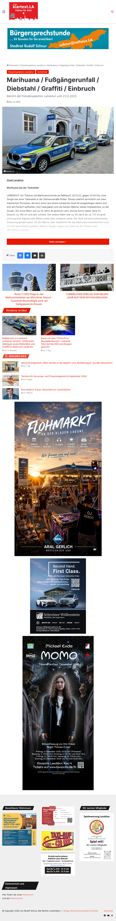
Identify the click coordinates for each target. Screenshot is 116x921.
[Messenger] (27, 255)
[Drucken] (42, 255)
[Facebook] (20, 255)
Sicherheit (42, 72)
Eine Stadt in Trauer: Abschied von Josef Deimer (46, 389)
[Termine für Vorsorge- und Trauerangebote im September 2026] (10, 380)
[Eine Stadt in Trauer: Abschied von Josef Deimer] (10, 393)
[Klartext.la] (23, 11)
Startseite (13, 65)
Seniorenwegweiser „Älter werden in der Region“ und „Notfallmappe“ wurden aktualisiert (67, 362)
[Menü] (3, 12)
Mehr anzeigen (57, 241)
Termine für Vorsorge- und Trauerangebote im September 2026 (54, 376)
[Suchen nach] (112, 12)
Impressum (28, 894)
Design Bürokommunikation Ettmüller (81, 911)
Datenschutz (17, 898)
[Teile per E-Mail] (35, 255)
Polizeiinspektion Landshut (32, 65)
